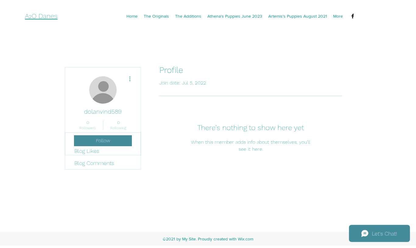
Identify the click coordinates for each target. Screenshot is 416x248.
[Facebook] (353, 16)
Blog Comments (94, 163)
